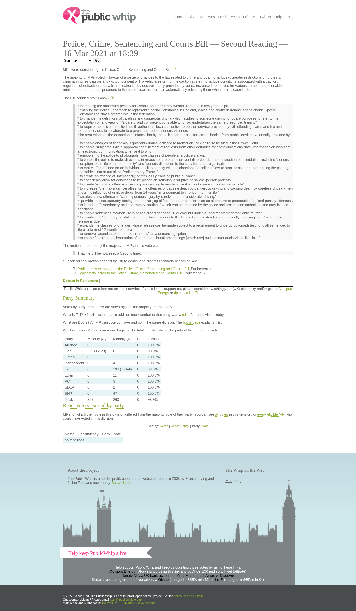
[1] (172, 68)
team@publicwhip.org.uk (126, 599)
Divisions (196, 17)
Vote (205, 426)
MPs (211, 17)
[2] (175, 68)
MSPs (235, 17)
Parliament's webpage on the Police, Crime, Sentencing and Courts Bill (133, 269)
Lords (223, 17)
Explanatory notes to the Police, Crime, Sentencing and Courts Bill (129, 273)
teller (186, 315)
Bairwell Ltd (120, 483)
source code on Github (189, 596)
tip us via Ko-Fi (186, 293)
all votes (221, 414)
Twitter (265, 17)
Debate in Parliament (80, 281)
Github (163, 580)
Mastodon (233, 480)
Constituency (180, 426)
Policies (249, 17)
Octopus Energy (122, 571)
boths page (191, 322)
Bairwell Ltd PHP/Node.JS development (128, 603)
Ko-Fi (219, 580)
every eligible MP (270, 414)
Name (164, 426)
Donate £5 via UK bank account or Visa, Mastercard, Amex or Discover (177, 575)
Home (180, 17)
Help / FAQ (283, 17)
